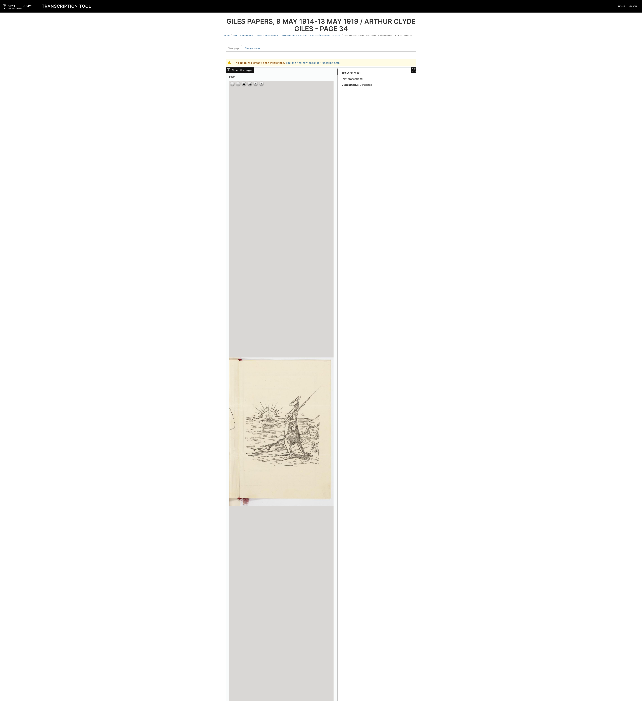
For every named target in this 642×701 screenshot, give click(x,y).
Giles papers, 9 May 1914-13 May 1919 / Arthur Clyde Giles (311, 35)
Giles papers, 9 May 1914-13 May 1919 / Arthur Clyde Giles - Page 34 (378, 35)
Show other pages (242, 70)
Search (632, 6)
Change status (252, 48)
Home (621, 6)
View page (235, 48)
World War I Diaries (243, 35)
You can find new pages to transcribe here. (313, 62)
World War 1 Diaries (267, 35)
